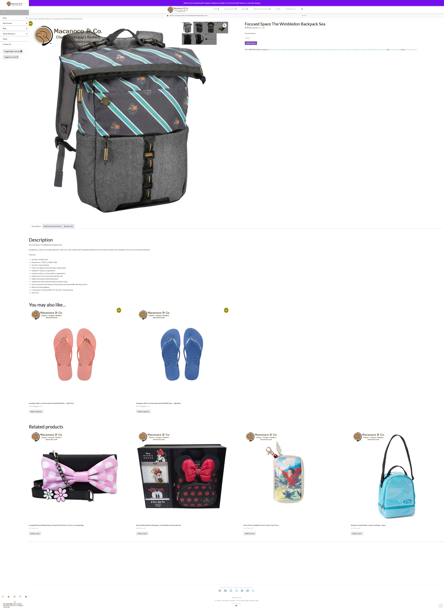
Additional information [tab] (52, 226)
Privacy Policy (226, 587)
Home (31, 19)
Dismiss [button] (257, 3)
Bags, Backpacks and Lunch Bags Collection (304, 49)
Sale (35, 19)
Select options (36, 412)
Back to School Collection (278, 49)
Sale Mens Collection (44, 19)
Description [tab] (36, 226)
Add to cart (250, 43)
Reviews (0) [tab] (68, 226)
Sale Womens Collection (377, 49)
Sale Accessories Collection (342, 49)
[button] (224, 25)
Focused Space (325, 49)
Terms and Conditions (243, 587)
